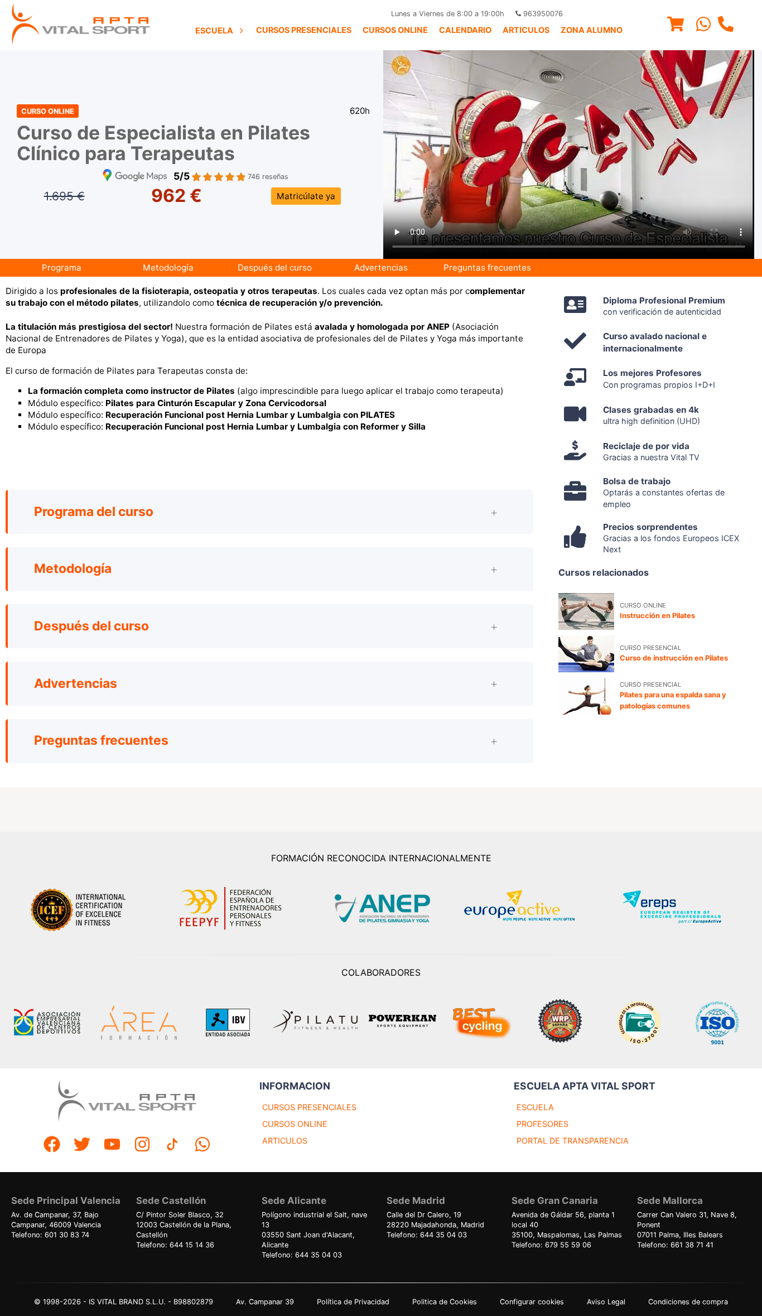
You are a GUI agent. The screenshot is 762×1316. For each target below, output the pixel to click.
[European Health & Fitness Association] (531, 908)
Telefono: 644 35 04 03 (302, 1255)
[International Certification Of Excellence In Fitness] (81, 908)
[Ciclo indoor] (481, 1022)
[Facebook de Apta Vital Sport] (52, 1145)
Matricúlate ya (306, 196)
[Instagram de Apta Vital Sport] (142, 1145)
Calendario (465, 30)
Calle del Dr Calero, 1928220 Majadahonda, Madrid (435, 1220)
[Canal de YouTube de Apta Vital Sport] (112, 1145)
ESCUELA (535, 1107)
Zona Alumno (592, 30)
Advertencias (381, 267)
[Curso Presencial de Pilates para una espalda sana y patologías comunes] (586, 696)
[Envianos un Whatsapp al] (202, 1145)
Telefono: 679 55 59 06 (551, 1245)
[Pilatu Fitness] (315, 1022)
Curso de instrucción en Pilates (674, 658)
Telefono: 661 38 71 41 (675, 1245)
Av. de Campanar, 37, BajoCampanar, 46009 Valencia (56, 1220)
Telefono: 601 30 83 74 (50, 1235)
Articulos (526, 30)
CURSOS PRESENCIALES (309, 1107)
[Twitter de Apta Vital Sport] (82, 1145)
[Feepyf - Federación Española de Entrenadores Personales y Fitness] (231, 908)
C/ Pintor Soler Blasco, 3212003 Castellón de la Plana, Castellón (184, 1225)
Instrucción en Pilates (657, 615)
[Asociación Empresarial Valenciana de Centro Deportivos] (47, 1022)
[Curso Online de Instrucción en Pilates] (586, 611)
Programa (61, 267)
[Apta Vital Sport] (81, 25)
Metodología (168, 267)
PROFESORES (542, 1124)
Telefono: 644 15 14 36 (175, 1245)
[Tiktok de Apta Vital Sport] (172, 1145)
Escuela (214, 30)
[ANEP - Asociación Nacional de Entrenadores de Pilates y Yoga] (381, 908)
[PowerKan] (402, 1022)
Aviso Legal (606, 1302)
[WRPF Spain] (560, 1022)
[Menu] (675, 25)
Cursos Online (395, 30)
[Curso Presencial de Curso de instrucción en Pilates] (586, 653)
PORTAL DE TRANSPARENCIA (573, 1140)
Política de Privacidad (353, 1302)
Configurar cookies (532, 1302)
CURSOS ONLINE (294, 1124)
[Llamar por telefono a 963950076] (726, 25)
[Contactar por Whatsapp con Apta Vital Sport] (703, 25)
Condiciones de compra (688, 1302)
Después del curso (275, 267)
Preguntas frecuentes (487, 267)
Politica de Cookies (444, 1302)
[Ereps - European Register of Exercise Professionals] (681, 908)
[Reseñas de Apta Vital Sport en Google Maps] (135, 176)
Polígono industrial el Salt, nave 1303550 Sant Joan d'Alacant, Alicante (314, 1230)
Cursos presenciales (303, 30)
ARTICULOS (284, 1140)
